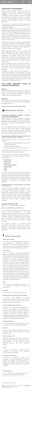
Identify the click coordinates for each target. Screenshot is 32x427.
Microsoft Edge (7, 166)
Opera (5, 170)
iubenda (3, 385)
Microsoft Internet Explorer (10, 165)
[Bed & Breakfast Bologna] (8, 3)
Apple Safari (7, 163)
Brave (5, 168)
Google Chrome (7, 159)
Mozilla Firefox (7, 161)
